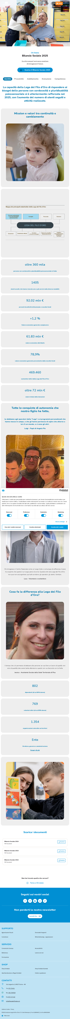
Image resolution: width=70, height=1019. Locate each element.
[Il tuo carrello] (52, 3)
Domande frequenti (40, 932)
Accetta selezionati (35, 527)
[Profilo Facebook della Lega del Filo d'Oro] (25, 901)
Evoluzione (46, 79)
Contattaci (5, 937)
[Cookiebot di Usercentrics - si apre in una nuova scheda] (60, 490)
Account (47, 3)
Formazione (5, 957)
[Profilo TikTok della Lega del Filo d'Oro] (45, 901)
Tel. (10, 988)
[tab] (8, 79)
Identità (7, 79)
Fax (10, 997)
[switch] (26, 515)
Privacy (12, 1009)
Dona (60, 3)
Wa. (10, 993)
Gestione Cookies (6, 1009)
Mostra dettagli (60, 521)
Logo (7, 3)
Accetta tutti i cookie (57, 527)
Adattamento (32, 79)
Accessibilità (38, 948)
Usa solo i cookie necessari (13, 527)
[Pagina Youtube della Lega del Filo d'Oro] (40, 901)
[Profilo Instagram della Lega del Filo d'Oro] (30, 901)
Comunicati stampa (7, 948)
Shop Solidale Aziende (41, 968)
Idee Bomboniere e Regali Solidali (11, 973)
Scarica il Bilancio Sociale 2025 (37, 70)
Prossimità (19, 79)
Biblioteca (5, 953)
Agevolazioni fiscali (7, 932)
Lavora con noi (39, 953)
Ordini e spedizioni (40, 973)
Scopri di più (35, 750)
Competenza (60, 79)
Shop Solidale (6, 968)
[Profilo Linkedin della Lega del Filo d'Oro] (35, 901)
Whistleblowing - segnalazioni (44, 937)
